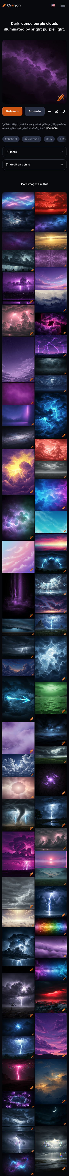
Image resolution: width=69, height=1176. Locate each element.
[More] (49, 111)
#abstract (11, 139)
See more (52, 128)
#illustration (31, 139)
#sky (49, 139)
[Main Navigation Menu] (63, 5)
